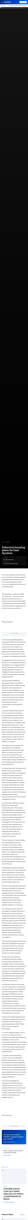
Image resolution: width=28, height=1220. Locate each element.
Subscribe (23, 2)
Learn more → (8, 1155)
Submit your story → (9, 1141)
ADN (3, 542)
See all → (23, 1214)
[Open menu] (2, 2)
